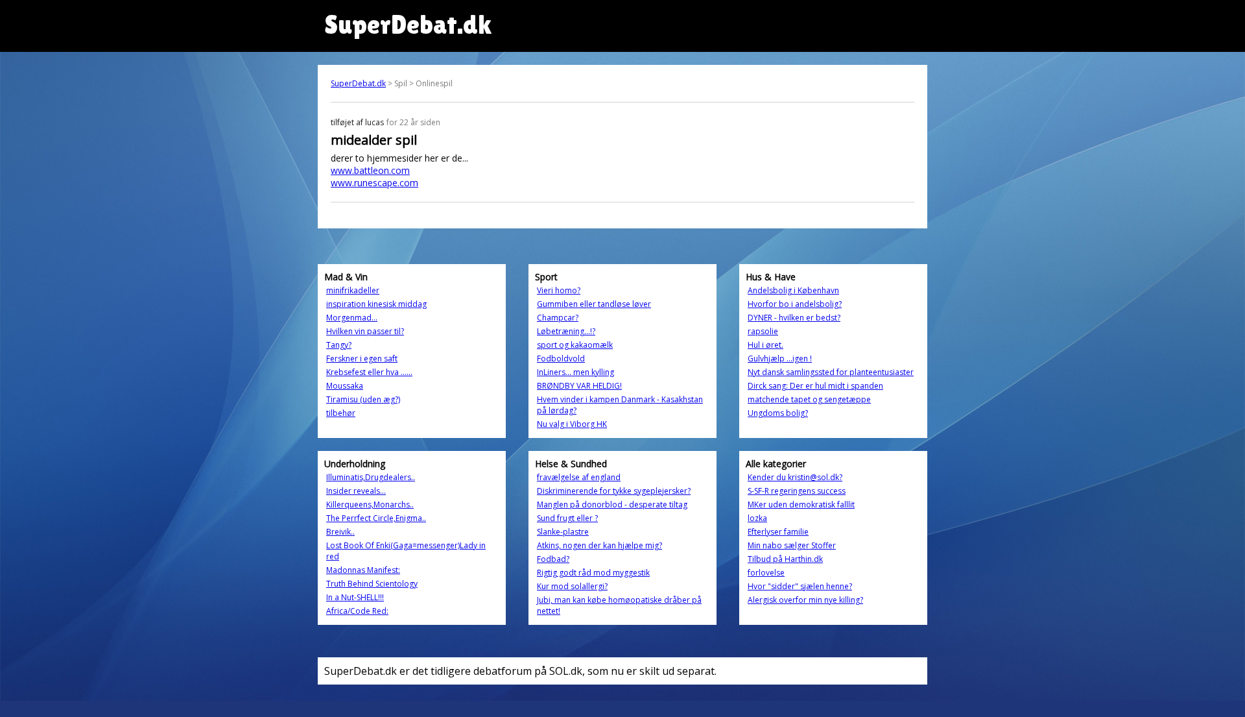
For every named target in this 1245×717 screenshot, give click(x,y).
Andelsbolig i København (793, 290)
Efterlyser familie (778, 531)
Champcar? (557, 317)
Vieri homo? (558, 290)
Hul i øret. (765, 344)
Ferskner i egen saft (361, 358)
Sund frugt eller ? (567, 518)
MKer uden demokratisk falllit (801, 504)
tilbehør (340, 413)
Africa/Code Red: (357, 610)
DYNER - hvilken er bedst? (794, 317)
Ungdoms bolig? (778, 413)
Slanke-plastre (563, 531)
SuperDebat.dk (358, 83)
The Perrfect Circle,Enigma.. (376, 518)
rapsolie (763, 331)
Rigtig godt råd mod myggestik (593, 572)
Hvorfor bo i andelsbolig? (795, 304)
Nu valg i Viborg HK (572, 424)
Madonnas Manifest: (363, 570)
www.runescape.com (374, 182)
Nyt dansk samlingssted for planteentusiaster (831, 372)
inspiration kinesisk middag (376, 304)
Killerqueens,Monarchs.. (370, 504)
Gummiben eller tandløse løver (594, 304)
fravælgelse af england (579, 477)
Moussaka (344, 385)
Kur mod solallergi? (572, 586)
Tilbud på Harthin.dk (785, 559)
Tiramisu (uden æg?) (363, 399)
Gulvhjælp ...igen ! (780, 358)
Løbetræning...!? (566, 331)
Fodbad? (553, 559)
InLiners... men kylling (575, 372)
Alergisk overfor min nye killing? (805, 599)
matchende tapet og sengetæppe (809, 399)
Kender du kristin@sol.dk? (795, 477)
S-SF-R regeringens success (797, 490)
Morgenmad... (351, 317)
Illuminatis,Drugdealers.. (370, 477)
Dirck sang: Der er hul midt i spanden (815, 385)
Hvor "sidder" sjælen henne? (800, 586)
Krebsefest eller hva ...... (369, 372)
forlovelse (766, 572)
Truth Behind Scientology (372, 583)
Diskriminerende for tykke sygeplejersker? (614, 490)
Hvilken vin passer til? (365, 331)
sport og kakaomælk (575, 344)
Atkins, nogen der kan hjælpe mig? (599, 545)
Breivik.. (340, 531)
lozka (757, 518)
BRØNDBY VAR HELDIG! (579, 385)
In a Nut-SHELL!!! (355, 597)
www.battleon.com (370, 170)
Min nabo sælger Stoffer (792, 545)
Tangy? (338, 344)
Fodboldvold (561, 358)
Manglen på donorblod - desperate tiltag (612, 504)
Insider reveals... (356, 490)
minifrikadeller (352, 290)
